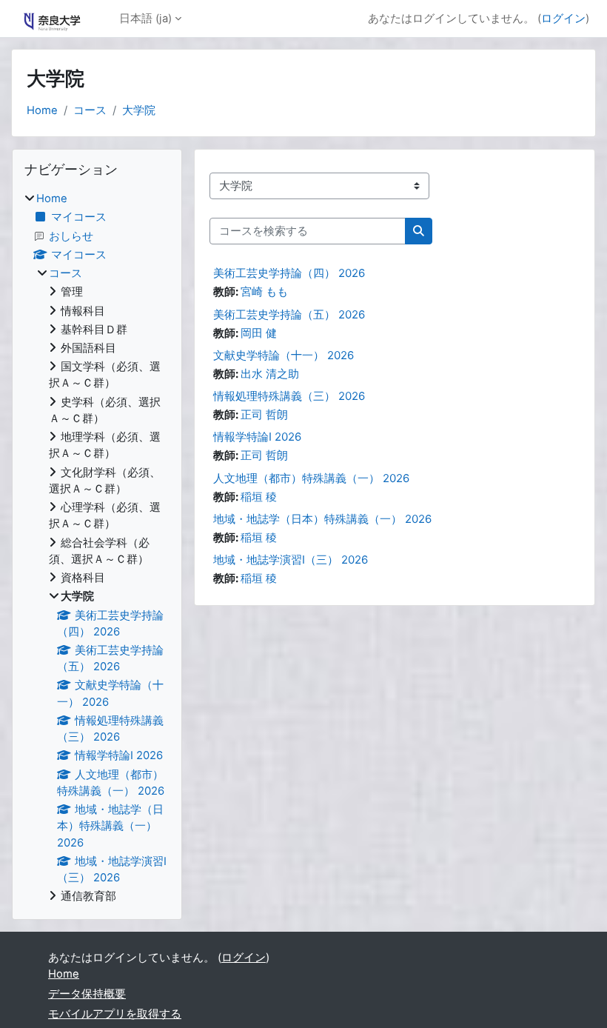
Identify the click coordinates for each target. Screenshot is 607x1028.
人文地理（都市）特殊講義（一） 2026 (311, 478)
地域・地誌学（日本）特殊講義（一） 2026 (322, 519)
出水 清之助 (270, 374)
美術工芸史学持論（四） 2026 (289, 273)
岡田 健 (259, 333)
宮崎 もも (264, 291)
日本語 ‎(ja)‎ (145, 18)
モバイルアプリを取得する (114, 1014)
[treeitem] (97, 547)
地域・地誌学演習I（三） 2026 (290, 560)
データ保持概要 (87, 994)
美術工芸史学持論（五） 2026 (289, 314)
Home (42, 110)
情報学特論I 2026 (257, 437)
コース (90, 110)
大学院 (138, 110)
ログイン (563, 18)
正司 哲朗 (264, 414)
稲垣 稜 (259, 497)
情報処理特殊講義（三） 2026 (289, 396)
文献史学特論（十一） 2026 (283, 355)
